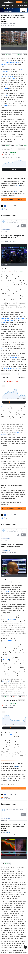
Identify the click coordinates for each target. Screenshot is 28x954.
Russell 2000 (20, 318)
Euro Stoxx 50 (9, 320)
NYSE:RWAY (6, 591)
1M (8, 157)
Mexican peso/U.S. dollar (12, 368)
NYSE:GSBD (11, 620)
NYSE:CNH (14, 869)
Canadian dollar (12, 357)
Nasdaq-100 (5, 318)
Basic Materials (16, 62)
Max (19, 157)
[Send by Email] (15, 205)
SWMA (12, 78)
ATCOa (6, 105)
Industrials (4, 64)
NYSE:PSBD (5, 660)
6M (11, 157)
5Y (16, 157)
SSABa (6, 95)
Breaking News (19, 5)
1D (3, 157)
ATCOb (21, 99)
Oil (2, 407)
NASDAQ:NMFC (7, 735)
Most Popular (9, 5)
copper (17, 432)
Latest (3, 5)
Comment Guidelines (5, 229)
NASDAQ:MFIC (6, 681)
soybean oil (4, 434)
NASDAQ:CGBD (7, 641)
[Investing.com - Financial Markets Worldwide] (9, 2)
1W (6, 157)
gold (10, 415)
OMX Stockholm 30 (7, 76)
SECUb (6, 88)
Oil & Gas (8, 62)
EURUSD (4, 348)
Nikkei (3, 322)
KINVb (6, 84)
